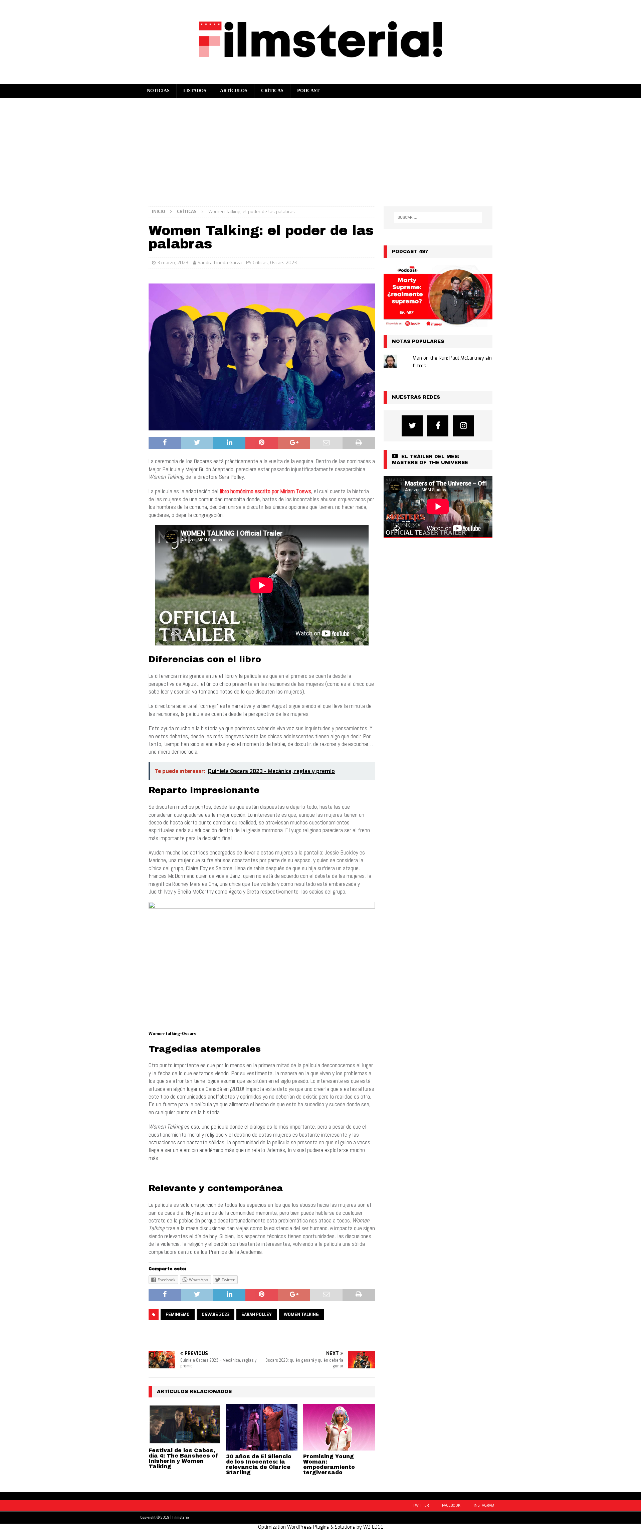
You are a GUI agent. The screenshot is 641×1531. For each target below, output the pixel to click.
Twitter (421, 1505)
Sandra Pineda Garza (220, 262)
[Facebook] (437, 425)
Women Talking (301, 1314)
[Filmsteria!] (320, 79)
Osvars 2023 (215, 1314)
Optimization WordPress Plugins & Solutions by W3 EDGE (320, 1527)
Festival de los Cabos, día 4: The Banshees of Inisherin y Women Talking (183, 1458)
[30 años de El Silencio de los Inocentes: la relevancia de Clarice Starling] (262, 1427)
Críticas (272, 90)
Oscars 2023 (283, 262)
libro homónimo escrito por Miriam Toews (265, 491)
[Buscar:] (438, 217)
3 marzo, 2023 (172, 262)
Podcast (308, 90)
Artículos (233, 90)
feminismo (178, 1314)
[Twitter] (412, 425)
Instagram (484, 1505)
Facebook (451, 1505)
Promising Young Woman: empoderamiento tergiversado (329, 1464)
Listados (194, 90)
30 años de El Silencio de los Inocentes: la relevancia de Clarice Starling (258, 1464)
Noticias (158, 90)
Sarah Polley (256, 1314)
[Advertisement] (320, 148)
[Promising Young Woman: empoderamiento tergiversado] (339, 1427)
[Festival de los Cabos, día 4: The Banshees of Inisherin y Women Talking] (184, 1424)
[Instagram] (463, 425)
